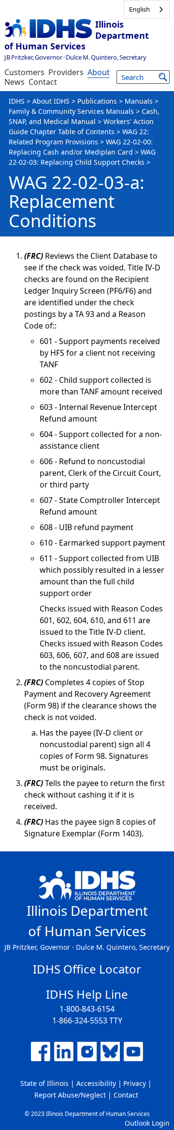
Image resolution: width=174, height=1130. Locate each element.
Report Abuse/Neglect (70, 1094)
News (14, 82)
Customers (24, 72)
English (139, 9)
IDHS (17, 101)
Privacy (134, 1083)
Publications (97, 101)
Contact (43, 82)
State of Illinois (44, 1083)
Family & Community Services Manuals (71, 111)
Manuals (139, 101)
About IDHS (51, 101)
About (98, 72)
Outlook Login (147, 1123)
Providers (66, 72)
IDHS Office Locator (87, 969)
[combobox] (147, 9)
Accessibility (96, 1083)
